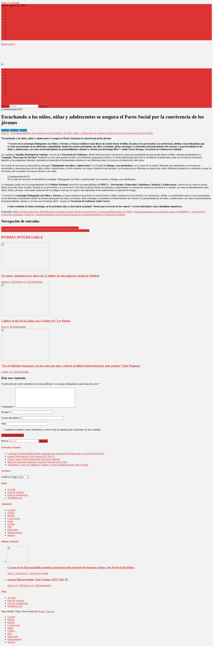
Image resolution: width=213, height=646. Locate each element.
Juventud (14, 130)
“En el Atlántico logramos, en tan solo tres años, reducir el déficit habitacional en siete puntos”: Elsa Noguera (70, 365)
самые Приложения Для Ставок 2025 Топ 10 (31, 456)
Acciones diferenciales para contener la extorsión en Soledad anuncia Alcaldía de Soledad (45, 230)
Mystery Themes (46, 611)
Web (3, 423)
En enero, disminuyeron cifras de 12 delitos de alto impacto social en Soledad (50, 275)
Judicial (11, 38)
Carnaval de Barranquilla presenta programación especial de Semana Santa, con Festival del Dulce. (56, 453)
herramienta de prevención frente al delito (162, 211)
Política (11, 512)
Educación (12, 36)
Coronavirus (13, 24)
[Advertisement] (58, 55)
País (9, 16)
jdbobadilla (21, 133)
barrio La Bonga (56, 211)
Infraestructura (14, 532)
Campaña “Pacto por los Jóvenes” (80, 211)
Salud (10, 30)
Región (11, 13)
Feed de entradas (15, 492)
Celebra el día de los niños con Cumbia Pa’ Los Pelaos (35, 320)
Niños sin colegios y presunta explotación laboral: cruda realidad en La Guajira (40, 227)
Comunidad (13, 27)
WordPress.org (14, 497)
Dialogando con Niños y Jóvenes (126, 211)
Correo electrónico (11, 418)
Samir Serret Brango (59, 214)
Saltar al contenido (10, 2)
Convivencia (103, 211)
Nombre (6, 412)
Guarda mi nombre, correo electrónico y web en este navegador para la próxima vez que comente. (53, 429)
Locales (11, 10)
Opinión (11, 19)
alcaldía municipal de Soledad (33, 211)
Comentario (8, 406)
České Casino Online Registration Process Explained (33, 459)
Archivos (5, 477)
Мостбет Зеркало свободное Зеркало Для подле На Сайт (37, 462)
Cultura (11, 33)
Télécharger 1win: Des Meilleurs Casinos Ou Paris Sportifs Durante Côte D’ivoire (47, 464)
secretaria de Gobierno (80, 214)
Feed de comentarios (17, 495)
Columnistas (13, 22)
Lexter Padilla (41, 573)
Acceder (11, 489)
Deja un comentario (90, 133)
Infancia (5, 130)
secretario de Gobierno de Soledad (108, 214)
